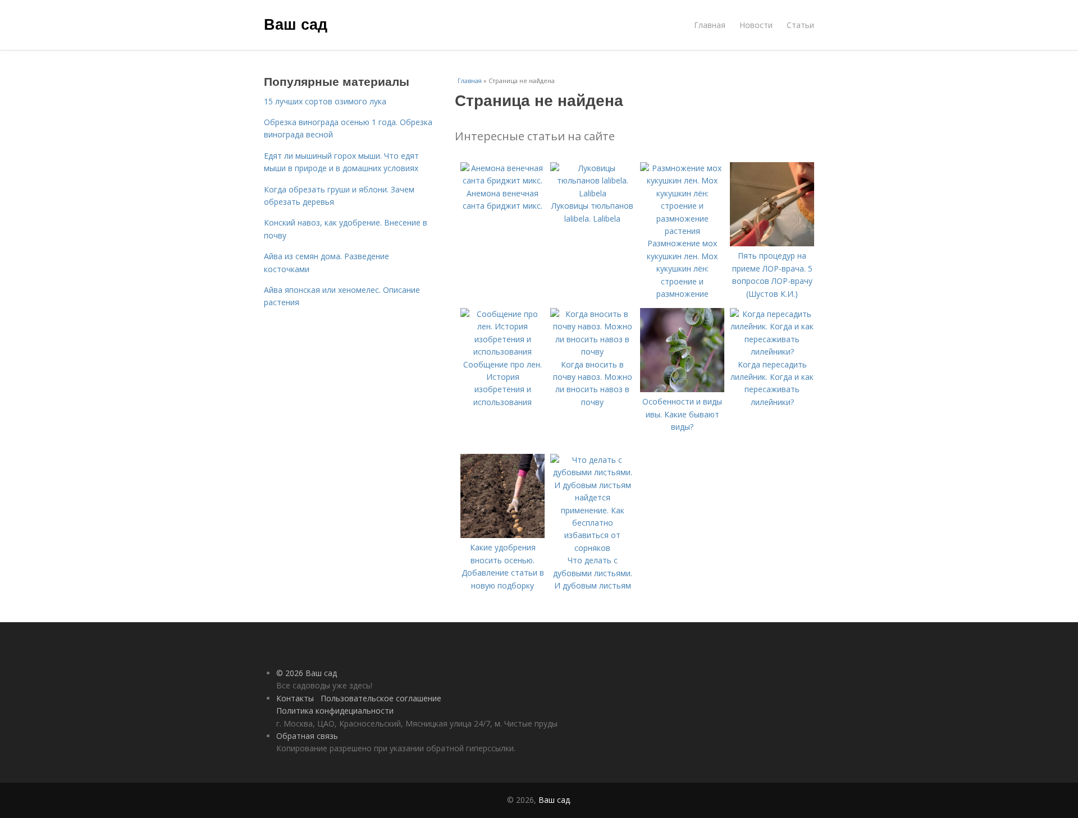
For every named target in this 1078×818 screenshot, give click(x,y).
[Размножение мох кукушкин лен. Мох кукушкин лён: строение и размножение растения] (682, 231)
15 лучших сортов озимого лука (325, 101)
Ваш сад (295, 23)
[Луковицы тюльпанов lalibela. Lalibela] (592, 193)
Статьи (800, 25)
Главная (709, 25)
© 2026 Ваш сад (306, 673)
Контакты (295, 698)
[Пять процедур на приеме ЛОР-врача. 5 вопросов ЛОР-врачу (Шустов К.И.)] (772, 243)
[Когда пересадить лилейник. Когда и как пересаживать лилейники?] (772, 351)
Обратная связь (307, 735)
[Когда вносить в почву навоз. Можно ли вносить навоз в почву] (592, 351)
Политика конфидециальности (335, 710)
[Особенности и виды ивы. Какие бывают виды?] (682, 389)
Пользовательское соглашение (381, 698)
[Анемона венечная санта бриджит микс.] (502, 180)
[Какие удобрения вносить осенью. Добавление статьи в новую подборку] (502, 535)
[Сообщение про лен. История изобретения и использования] (502, 351)
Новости (756, 25)
